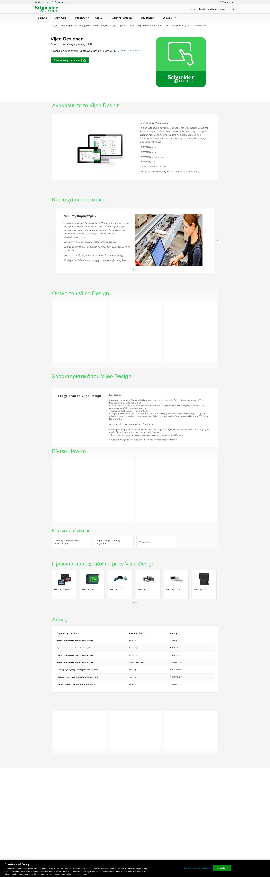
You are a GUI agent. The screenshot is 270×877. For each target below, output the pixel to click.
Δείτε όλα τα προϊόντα (178, 733)
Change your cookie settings (197, 868)
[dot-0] (133, 269)
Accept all (222, 868)
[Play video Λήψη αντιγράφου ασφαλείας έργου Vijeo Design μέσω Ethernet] (176, 481)
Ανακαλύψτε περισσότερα (69, 743)
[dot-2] (137, 269)
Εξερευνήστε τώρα (121, 739)
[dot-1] (135, 269)
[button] (52, 240)
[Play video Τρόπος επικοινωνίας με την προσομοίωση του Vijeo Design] (93, 481)
